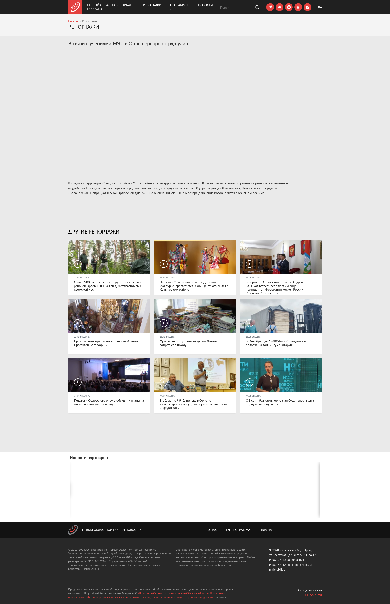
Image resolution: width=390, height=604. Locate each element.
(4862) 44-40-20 (279, 564)
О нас (212, 529)
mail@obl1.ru (277, 569)
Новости (205, 5)
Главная (73, 21)
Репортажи (152, 5)
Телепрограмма (237, 529)
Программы (178, 5)
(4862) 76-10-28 (279, 560)
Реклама (265, 529)
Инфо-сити (313, 595)
